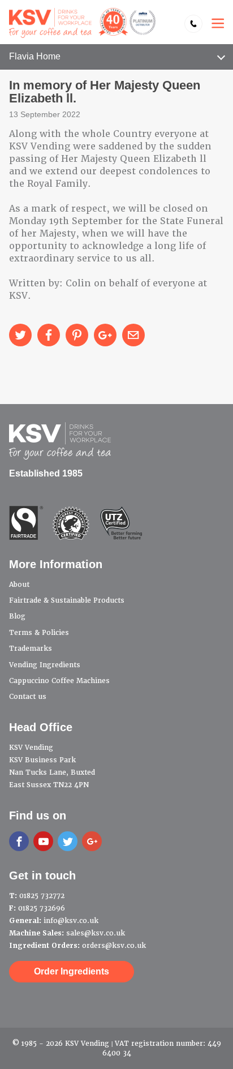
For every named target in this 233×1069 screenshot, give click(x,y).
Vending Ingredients (44, 664)
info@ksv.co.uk (71, 920)
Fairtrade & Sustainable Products (66, 600)
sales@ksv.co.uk (95, 933)
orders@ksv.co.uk (114, 945)
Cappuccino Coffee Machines (59, 680)
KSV (82, 23)
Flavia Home (35, 56)
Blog (17, 616)
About (19, 584)
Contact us (27, 696)
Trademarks (30, 648)
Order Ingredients (71, 971)
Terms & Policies (39, 632)
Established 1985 (46, 473)
